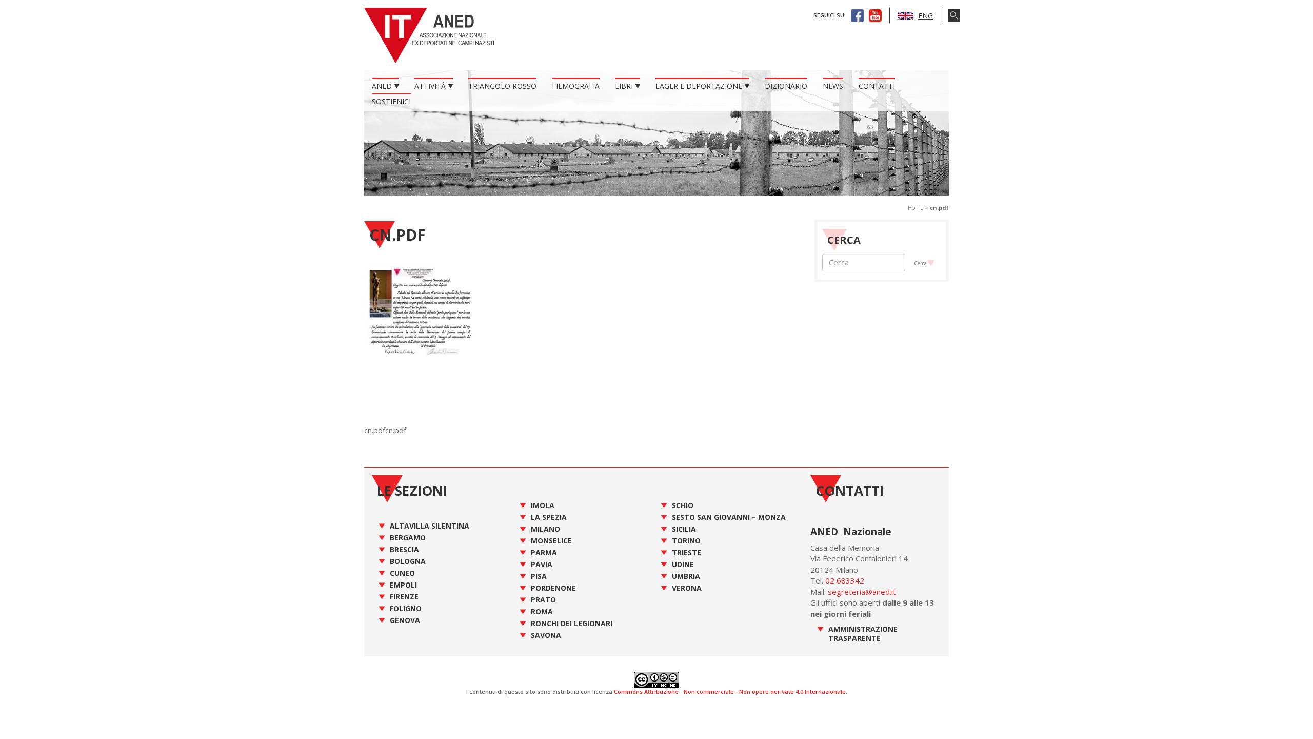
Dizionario (786, 86)
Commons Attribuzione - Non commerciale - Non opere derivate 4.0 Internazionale (730, 691)
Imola (542, 505)
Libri (624, 86)
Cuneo (402, 573)
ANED (382, 86)
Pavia (541, 564)
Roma (542, 611)
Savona (546, 635)
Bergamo (408, 537)
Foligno (406, 608)
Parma (544, 552)
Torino (686, 541)
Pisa (539, 576)
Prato (543, 600)
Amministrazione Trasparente (863, 633)
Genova (405, 620)
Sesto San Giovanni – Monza (729, 517)
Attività (430, 86)
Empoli (403, 585)
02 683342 (844, 580)
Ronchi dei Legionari (571, 623)
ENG (925, 16)
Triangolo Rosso (502, 86)
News (833, 86)
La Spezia (549, 517)
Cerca (920, 263)
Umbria (686, 576)
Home (915, 207)
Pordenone (553, 588)
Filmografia (576, 86)
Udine (683, 564)
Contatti (877, 86)
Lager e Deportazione (698, 86)
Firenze (404, 596)
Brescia (404, 549)
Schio (682, 505)
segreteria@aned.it (862, 592)
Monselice (551, 541)
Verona (687, 588)
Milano (545, 529)
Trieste (686, 552)
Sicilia (684, 529)
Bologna (408, 561)
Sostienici (391, 101)
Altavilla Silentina (429, 526)
